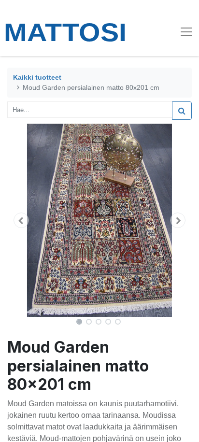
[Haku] (182, 110)
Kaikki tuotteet (37, 77)
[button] (21, 220)
